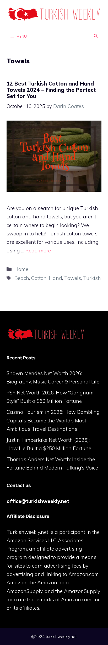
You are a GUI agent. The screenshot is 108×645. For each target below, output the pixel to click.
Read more (38, 250)
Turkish (92, 278)
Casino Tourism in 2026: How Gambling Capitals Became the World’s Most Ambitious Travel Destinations (53, 420)
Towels (72, 278)
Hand (55, 278)
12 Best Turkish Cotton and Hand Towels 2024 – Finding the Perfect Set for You (51, 89)
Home (21, 269)
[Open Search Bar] (96, 36)
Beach (21, 278)
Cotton (39, 278)
